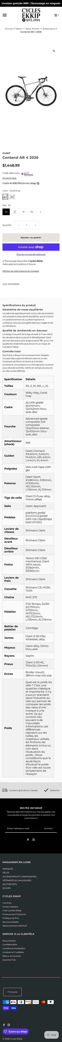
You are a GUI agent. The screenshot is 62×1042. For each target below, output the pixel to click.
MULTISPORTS (9, 884)
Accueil (9, 28)
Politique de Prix (10, 918)
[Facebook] (28, 840)
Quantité (6, 225)
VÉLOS (5, 872)
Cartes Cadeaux (10, 906)
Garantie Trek (9, 960)
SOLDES (6, 888)
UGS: (4, 284)
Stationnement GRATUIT (14, 926)
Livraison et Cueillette (13, 952)
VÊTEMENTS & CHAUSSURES (16, 880)
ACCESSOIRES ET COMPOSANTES (19, 876)
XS (6, 212)
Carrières (6, 903)
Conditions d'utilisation (13, 948)
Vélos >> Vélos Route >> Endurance (35, 28)
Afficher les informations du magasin (20, 271)
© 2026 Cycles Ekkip (12, 1039)
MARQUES (7, 869)
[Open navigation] (11, 15)
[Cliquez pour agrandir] (54, 51)
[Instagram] (33, 840)
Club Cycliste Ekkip (11, 910)
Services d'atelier (10, 922)
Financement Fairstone (14, 914)
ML (31, 212)
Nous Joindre (9, 940)
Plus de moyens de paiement (31, 254)
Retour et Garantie (11, 956)
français (12, 992)
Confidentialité (9, 944)
